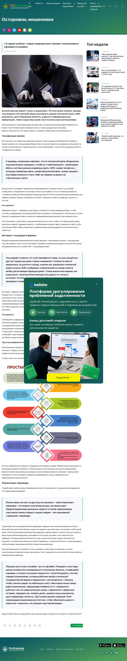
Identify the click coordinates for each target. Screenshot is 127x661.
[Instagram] (40, 625)
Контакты (79, 649)
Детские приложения (64, 649)
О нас (42, 649)
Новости (39, 3)
